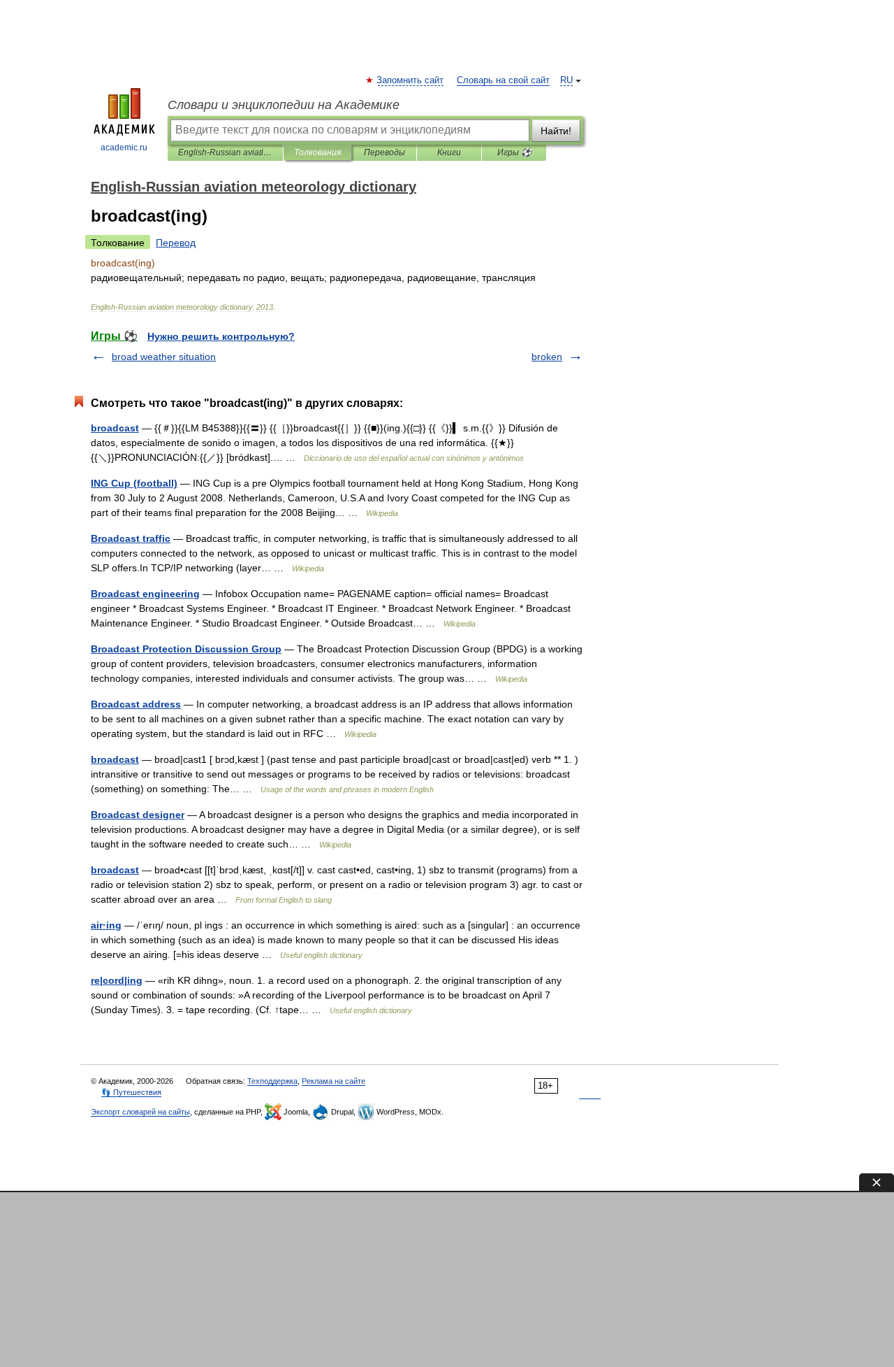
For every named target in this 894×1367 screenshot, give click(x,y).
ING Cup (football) (134, 483)
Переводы (384, 152)
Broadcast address (136, 704)
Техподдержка (272, 1081)
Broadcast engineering (145, 593)
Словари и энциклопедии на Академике (284, 105)
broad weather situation (164, 356)
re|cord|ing (116, 980)
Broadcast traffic (130, 538)
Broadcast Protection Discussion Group (186, 648)
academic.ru (124, 147)
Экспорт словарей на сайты (140, 1112)
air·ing (106, 925)
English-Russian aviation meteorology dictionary (225, 152)
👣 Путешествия (131, 1092)
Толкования (317, 152)
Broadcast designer (137, 814)
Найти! (556, 130)
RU (566, 80)
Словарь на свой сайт (503, 80)
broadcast (115, 428)
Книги (449, 152)
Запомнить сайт (411, 80)
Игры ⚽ (514, 152)
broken (547, 356)
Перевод (176, 242)
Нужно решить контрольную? (221, 336)
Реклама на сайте (333, 1081)
